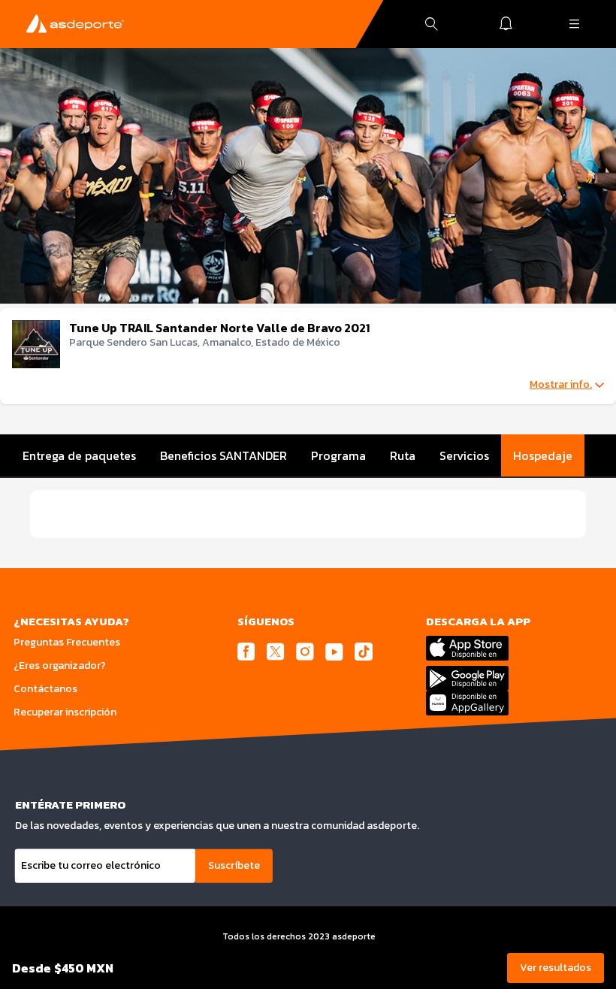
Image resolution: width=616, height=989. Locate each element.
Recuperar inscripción (65, 712)
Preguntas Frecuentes (67, 642)
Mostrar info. (561, 384)
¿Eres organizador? (60, 665)
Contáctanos (45, 689)
